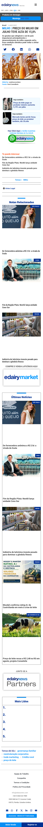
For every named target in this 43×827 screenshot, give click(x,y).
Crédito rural (28, 757)
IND (19, 10)
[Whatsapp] (12, 810)
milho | (7, 28)
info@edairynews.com (20, 793)
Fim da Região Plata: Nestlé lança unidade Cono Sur (18, 499)
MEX (6, 10)
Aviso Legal (10, 188)
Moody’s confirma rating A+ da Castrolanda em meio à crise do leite (20, 606)
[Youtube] (36, 810)
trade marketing (11, 757)
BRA (15, 10)
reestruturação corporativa (16, 754)
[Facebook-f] (17, 810)
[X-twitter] (21, 810)
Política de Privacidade (21, 787)
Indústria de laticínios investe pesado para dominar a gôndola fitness (19, 169)
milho (25, 180)
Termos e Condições (21, 783)
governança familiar (26, 751)
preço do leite (10, 760)
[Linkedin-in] (26, 810)
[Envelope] (7, 810)
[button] (5, 49)
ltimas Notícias (22, 397)
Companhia (21, 778)
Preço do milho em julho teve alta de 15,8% (20, 30)
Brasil (4, 25)
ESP (2, 10)
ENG (11, 10)
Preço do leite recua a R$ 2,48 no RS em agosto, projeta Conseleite (21, 659)
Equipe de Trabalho (21, 774)
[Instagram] (31, 810)
